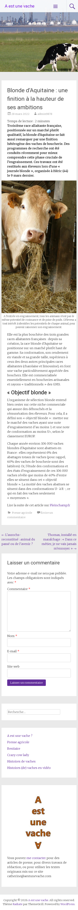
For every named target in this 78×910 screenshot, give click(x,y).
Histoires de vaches (21, 761)
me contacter (36, 858)
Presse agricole (22, 512)
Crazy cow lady (18, 755)
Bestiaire (13, 748)
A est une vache (19, 6)
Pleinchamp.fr (60, 505)
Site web (13, 666)
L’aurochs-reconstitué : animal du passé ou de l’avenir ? (18, 539)
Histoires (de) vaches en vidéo (29, 768)
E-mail (13, 651)
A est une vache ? (19, 736)
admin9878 (44, 114)
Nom (12, 636)
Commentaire (18, 589)
